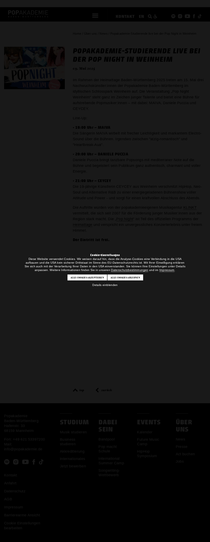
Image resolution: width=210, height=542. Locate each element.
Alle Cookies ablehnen (125, 277)
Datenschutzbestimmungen (129, 270)
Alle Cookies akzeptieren (87, 277)
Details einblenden (105, 285)
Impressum (167, 270)
